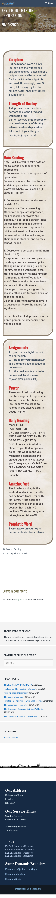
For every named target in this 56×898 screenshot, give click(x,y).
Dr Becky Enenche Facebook (19, 849)
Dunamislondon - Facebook (19, 852)
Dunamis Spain (13, 879)
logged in (19, 599)
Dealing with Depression (17, 553)
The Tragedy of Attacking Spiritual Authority (24, 709)
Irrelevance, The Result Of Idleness (19, 689)
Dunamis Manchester (16, 874)
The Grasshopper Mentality (16, 705)
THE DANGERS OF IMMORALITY (18, 684)
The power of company (14, 697)
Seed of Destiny (13, 549)
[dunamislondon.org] (8, 3)
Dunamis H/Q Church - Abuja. (21, 869)
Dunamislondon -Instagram (19, 855)
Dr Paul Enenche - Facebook (19, 846)
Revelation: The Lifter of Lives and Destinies (23, 700)
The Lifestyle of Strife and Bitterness (20, 716)
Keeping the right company (16, 692)
